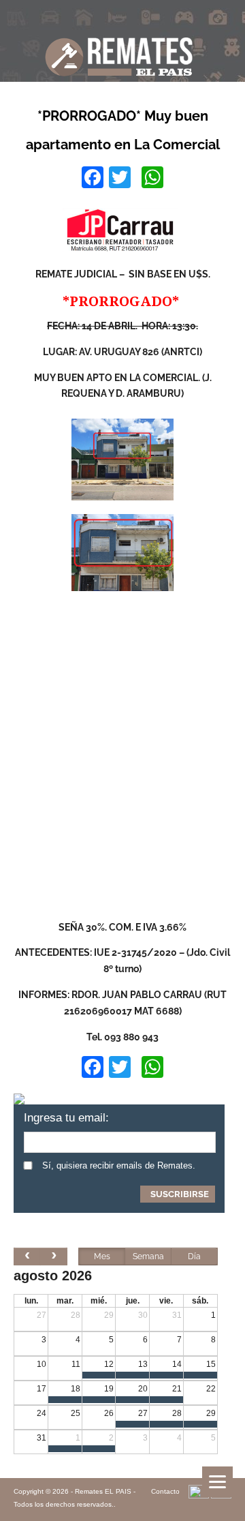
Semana (148, 1256)
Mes (102, 1256)
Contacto (165, 1491)
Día (194, 1256)
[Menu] (217, 1481)
